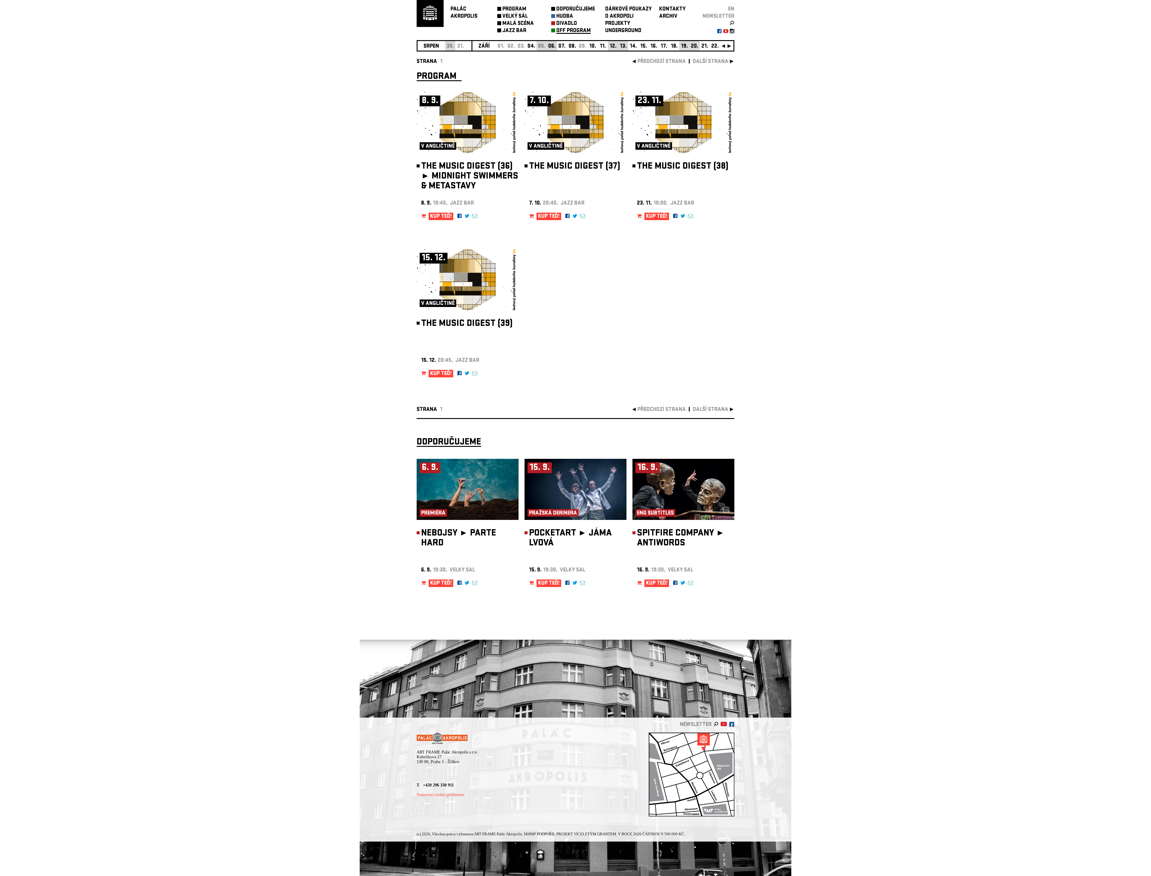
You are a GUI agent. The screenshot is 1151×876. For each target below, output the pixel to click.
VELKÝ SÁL (515, 16)
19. (684, 46)
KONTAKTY (672, 9)
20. (694, 46)
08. (572, 46)
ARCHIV (668, 16)
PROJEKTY (617, 23)
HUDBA (564, 16)
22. (715, 46)
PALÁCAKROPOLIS (464, 13)
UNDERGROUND (623, 31)
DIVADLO (566, 23)
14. (633, 46)
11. (603, 46)
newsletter (718, 16)
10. (592, 46)
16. (653, 46)
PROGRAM (514, 9)
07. (562, 46)
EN (731, 9)
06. (552, 46)
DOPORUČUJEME (575, 9)
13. (623, 46)
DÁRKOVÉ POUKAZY (628, 9)
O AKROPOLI (619, 16)
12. (613, 46)
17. (664, 46)
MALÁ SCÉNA (518, 23)
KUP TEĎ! (441, 216)
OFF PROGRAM (573, 31)
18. (674, 46)
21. (704, 46)
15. (643, 46)
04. (531, 46)
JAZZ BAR (514, 31)
